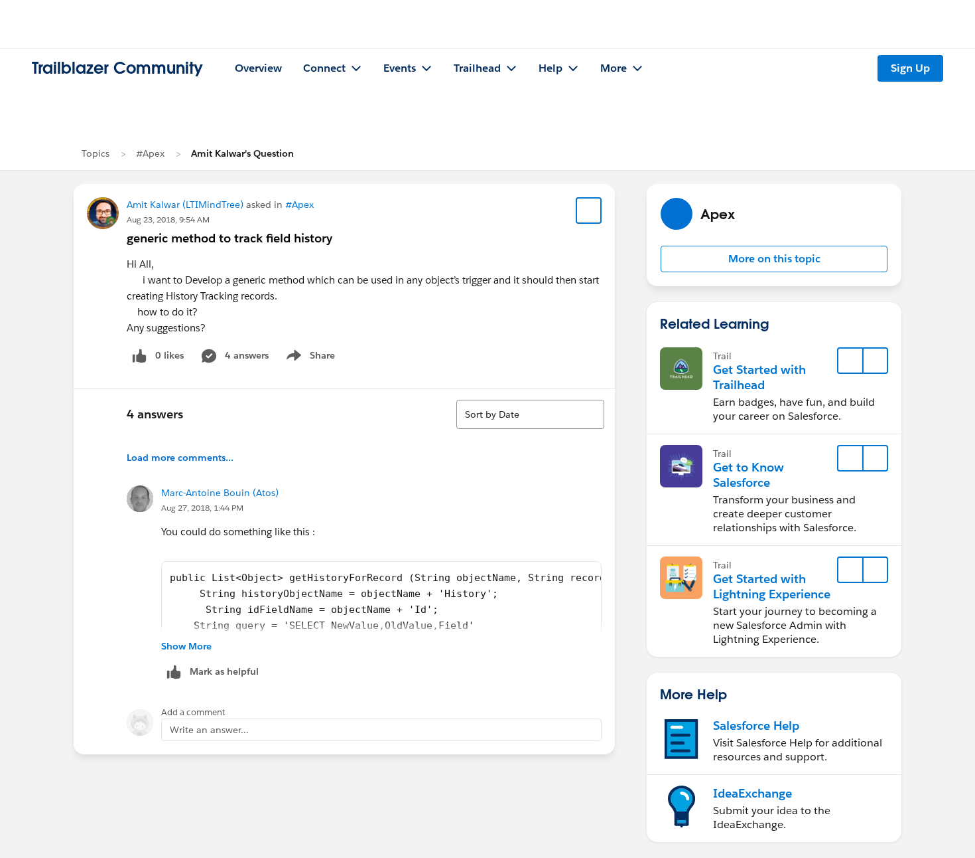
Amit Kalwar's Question (242, 153)
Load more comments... (180, 458)
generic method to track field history (229, 238)
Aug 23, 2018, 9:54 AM (168, 219)
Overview (258, 68)
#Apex (150, 153)
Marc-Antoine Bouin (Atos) (220, 493)
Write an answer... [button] (209, 730)
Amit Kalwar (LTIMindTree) (185, 205)
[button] (774, 259)
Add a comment (193, 712)
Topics (95, 153)
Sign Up (910, 68)
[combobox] (530, 414)
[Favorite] (589, 210)
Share (309, 358)
